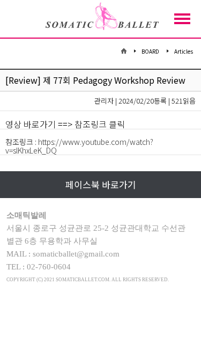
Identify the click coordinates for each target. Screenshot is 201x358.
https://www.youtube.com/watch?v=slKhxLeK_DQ (79, 146)
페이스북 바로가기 (100, 184)
